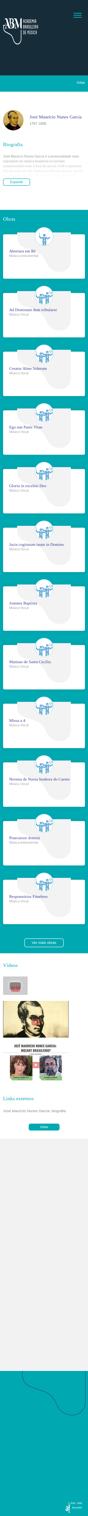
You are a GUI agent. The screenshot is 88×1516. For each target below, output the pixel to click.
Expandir (16, 182)
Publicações (12, 1454)
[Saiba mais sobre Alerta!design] (68, 1508)
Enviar (16, 1327)
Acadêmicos (12, 1432)
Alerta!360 (77, 1507)
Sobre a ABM (13, 1408)
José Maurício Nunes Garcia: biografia (34, 1111)
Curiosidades (14, 1424)
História (9, 1413)
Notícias (9, 1440)
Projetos (9, 1447)
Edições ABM (13, 1477)
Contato (9, 1470)
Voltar (81, 82)
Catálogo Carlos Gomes (20, 1492)
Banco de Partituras (17, 1484)
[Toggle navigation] (77, 16)
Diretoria (10, 1419)
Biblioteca (10, 1462)
